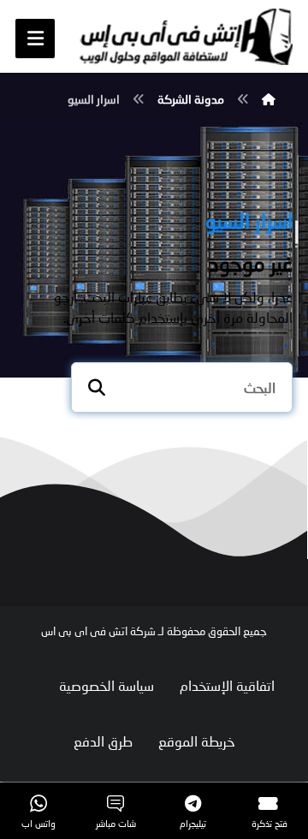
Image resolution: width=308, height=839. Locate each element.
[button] (35, 38)
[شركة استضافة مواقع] (186, 37)
